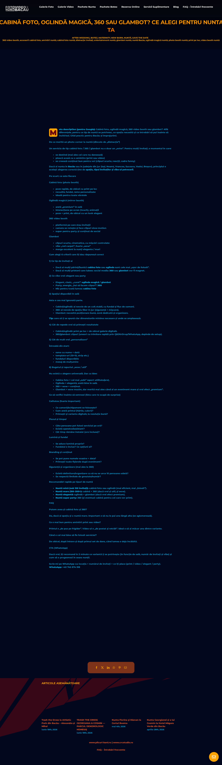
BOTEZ (94, 38)
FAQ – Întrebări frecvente (111, 749)
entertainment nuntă (104, 40)
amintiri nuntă (49, 40)
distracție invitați (84, 40)
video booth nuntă (210, 40)
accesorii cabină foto (30, 40)
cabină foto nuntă (66, 40)
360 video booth (10, 40)
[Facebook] (96, 667)
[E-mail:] (125, 667)
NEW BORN (117, 38)
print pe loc (194, 40)
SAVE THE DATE (140, 38)
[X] (102, 667)
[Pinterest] (120, 667)
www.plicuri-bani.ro (100, 742)
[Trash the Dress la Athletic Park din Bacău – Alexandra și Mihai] (58, 692)
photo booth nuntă (178, 40)
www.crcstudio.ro (123, 742)
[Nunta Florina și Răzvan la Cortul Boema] (128, 692)
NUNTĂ (127, 38)
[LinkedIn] (108, 667)
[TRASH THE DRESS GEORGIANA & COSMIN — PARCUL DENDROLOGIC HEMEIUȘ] (93, 692)
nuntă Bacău (138, 40)
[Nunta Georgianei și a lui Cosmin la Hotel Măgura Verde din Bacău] (163, 692)
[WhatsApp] (114, 667)
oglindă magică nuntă (157, 40)
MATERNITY (104, 38)
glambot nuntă (123, 40)
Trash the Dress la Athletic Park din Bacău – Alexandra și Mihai (58, 723)
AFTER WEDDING (81, 38)
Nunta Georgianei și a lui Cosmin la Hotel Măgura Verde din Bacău (161, 723)
